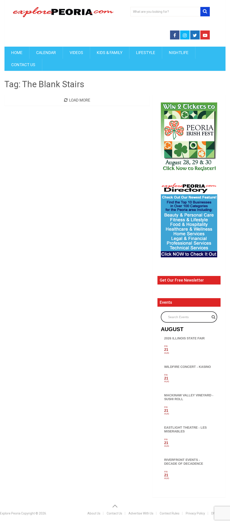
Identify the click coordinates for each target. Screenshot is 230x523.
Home (16, 52)
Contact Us (23, 64)
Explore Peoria (10, 513)
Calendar (46, 52)
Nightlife (178, 52)
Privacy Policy (195, 513)
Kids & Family (109, 52)
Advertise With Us (140, 513)
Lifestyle (145, 52)
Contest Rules (169, 513)
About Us (93, 513)
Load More (79, 100)
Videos (76, 52)
